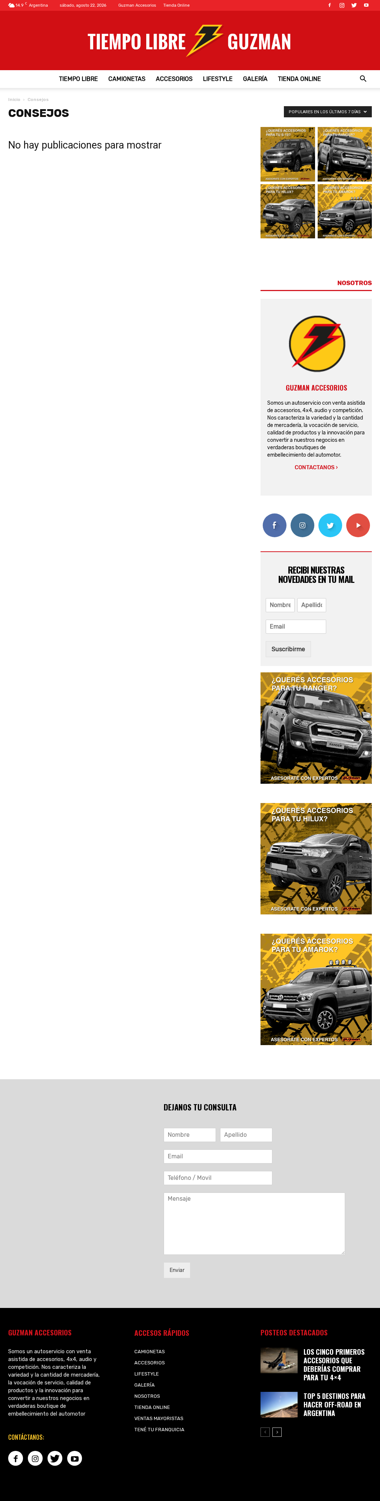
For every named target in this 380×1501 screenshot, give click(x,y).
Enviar (177, 1270)
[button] (363, 79)
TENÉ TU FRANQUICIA (159, 1429)
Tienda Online (176, 5)
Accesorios (174, 78)
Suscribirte (358, 516)
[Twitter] (354, 5)
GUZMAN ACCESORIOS (316, 387)
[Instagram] (341, 5)
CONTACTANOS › (316, 467)
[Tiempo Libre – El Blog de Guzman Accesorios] (190, 40)
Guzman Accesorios (137, 5)
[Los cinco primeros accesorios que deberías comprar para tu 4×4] (279, 1360)
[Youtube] (366, 5)
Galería (255, 78)
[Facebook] (329, 5)
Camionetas (126, 78)
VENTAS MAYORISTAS (158, 1418)
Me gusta (274, 516)
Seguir (302, 516)
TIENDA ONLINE (299, 78)
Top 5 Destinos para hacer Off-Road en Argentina (335, 1404)
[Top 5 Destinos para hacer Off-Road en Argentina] (279, 1404)
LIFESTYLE (218, 78)
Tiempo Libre (78, 78)
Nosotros (147, 1396)
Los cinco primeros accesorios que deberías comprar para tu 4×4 (334, 1364)
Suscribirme (288, 649)
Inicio (14, 99)
